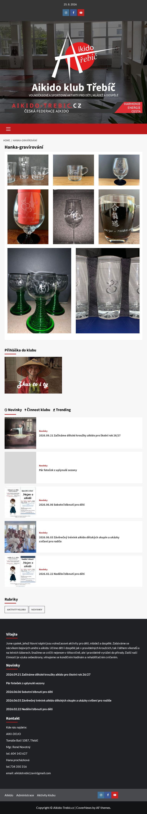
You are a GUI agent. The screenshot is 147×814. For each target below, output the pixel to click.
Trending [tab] (63, 410)
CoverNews (84, 807)
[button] (8, 128)
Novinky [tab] (14, 410)
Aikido (9, 795)
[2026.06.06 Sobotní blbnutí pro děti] (20, 502)
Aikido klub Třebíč (73, 87)
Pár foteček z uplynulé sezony (58, 470)
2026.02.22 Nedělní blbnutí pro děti (62, 574)
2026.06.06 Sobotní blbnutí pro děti (62, 505)
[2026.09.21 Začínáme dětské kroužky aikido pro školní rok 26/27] (20, 432)
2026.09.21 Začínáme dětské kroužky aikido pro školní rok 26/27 (80, 436)
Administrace (25, 795)
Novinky (43, 431)
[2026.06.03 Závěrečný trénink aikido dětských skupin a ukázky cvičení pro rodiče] (20, 536)
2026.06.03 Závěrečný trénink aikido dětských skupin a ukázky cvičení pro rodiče (58, 700)
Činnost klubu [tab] (38, 410)
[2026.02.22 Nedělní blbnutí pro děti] (20, 571)
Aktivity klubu (16, 609)
